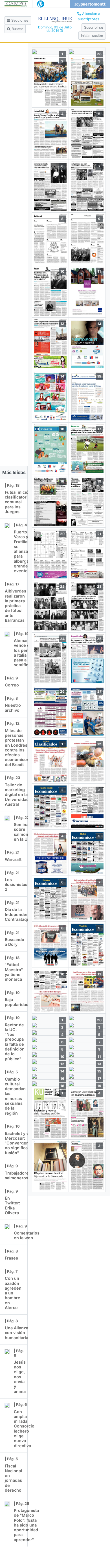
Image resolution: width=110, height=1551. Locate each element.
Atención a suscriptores (89, 16)
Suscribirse (93, 27)
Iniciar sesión (92, 35)
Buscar (16, 29)
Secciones (19, 20)
